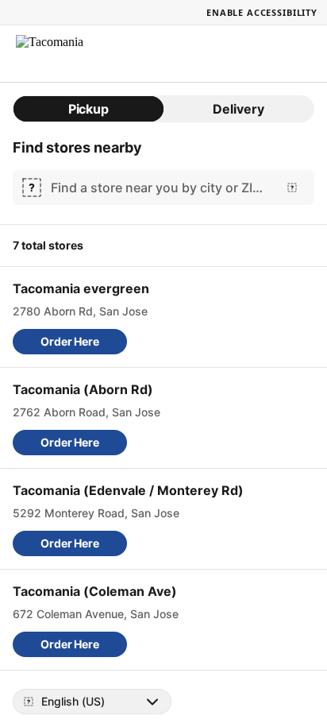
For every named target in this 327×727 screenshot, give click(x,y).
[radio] (88, 109)
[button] (70, 341)
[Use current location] (292, 187)
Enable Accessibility (261, 12)
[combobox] (160, 187)
